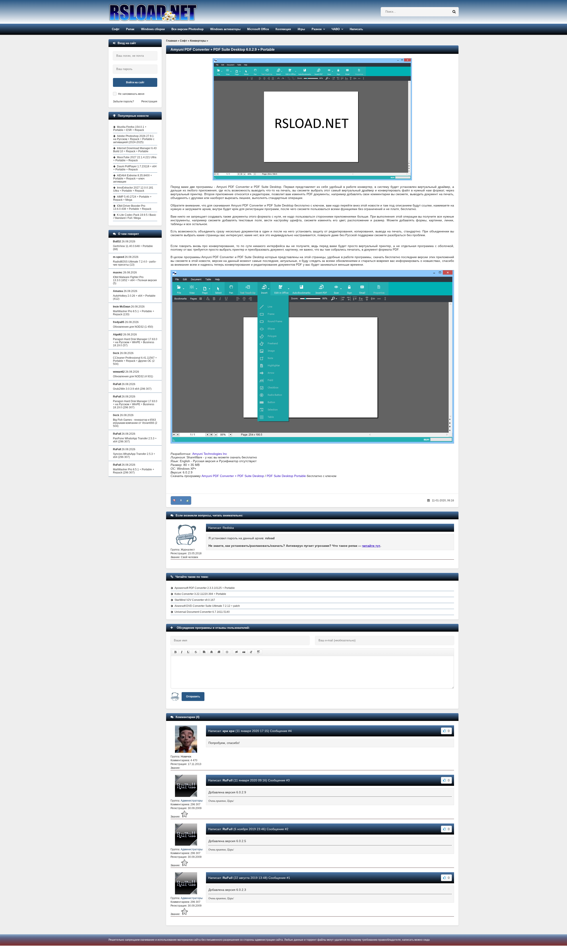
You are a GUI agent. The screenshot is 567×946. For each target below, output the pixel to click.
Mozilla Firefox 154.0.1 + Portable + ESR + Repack (129, 128)
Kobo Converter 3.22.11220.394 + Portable (200, 594)
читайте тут (371, 545)
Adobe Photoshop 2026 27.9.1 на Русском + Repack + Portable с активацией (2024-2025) (133, 139)
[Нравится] (187, 500)
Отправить (193, 696)
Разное (317, 29)
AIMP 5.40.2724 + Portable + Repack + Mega (132, 198)
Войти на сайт (135, 82)
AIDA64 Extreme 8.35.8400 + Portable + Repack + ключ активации (132, 178)
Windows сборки (153, 29)
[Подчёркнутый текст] (188, 652)
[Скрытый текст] (236, 652)
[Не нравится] (174, 500)
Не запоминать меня (131, 93)
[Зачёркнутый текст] (196, 652)
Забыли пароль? (123, 101)
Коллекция (283, 29)
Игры (301, 29)
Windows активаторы (225, 29)
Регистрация (149, 101)
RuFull (228, 780)
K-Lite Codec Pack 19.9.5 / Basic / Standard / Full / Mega (134, 216)
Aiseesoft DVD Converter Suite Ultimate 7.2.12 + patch (207, 605)
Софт (115, 29)
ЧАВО (336, 29)
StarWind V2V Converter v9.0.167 (195, 599)
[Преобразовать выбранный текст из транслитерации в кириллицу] (251, 652)
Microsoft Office (258, 29)
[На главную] (164, 12)
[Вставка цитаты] (244, 652)
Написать (356, 29)
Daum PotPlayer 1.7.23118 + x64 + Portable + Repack (135, 168)
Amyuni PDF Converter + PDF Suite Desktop (233, 476)
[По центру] (211, 652)
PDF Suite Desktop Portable (286, 476)
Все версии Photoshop (187, 29)
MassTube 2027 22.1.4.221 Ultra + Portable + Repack (134, 159)
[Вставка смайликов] (227, 652)
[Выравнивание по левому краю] (204, 652)
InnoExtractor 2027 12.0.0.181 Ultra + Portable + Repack (133, 189)
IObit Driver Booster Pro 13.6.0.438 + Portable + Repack (132, 207)
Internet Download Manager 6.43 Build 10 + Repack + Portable (135, 150)
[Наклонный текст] (182, 652)
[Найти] (454, 11)
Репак (130, 29)
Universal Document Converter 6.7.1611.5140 (202, 611)
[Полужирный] (175, 652)
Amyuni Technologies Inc (209, 453)
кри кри (229, 731)
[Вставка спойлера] (258, 652)
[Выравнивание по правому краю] (219, 652)
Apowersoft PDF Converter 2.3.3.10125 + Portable (205, 588)
